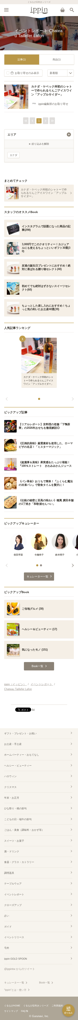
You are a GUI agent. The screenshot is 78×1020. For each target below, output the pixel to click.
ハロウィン (10, 776)
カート (62, 10)
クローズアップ (13, 905)
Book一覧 (44, 982)
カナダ (13, 155)
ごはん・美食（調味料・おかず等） (24, 829)
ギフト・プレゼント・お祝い (20, 733)
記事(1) (22, 59)
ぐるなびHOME (12, 1005)
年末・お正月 (11, 797)
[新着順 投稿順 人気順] (60, 73)
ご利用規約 (57, 1005)
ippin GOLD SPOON (15, 958)
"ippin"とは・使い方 (15, 989)
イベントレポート (14, 894)
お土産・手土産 (13, 744)
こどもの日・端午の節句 (18, 819)
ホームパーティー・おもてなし (21, 754)
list (33, 709)
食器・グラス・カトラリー (19, 862)
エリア (11, 134)
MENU (6, 10)
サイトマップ (11, 1011)
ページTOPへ (39, 699)
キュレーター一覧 (14, 982)
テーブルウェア (13, 883)
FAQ (23, 1011)
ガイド (8, 926)
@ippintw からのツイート (19, 969)
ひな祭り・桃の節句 (15, 808)
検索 (72, 10)
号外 (6, 947)
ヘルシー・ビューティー (18, 765)
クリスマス (10, 787)
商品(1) (57, 59)
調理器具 (9, 873)
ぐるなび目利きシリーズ (35, 1005)
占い (6, 915)
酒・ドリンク (11, 851)
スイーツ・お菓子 (14, 840)
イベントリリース (14, 937)
